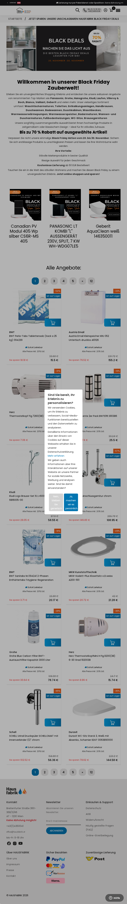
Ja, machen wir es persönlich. (71, 502)
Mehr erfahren (56, 455)
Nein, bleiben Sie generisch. (57, 502)
